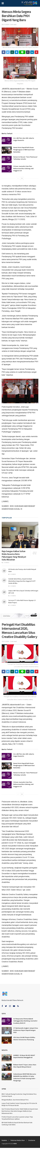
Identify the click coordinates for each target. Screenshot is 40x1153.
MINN (15, 1143)
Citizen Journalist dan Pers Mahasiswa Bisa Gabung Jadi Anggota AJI (23, 168)
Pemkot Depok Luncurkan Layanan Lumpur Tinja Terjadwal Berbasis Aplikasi (17, 1118)
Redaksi (4, 1140)
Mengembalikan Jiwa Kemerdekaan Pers (15, 1100)
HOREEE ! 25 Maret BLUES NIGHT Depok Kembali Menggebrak (24, 1056)
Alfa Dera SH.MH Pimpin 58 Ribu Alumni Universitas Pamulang (24, 1038)
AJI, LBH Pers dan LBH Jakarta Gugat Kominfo (23, 139)
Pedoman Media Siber (18, 1140)
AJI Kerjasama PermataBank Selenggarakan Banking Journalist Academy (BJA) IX (25, 1021)
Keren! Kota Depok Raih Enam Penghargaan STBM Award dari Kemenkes (24, 149)
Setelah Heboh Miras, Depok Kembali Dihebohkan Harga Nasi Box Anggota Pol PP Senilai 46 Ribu (22, 581)
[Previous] (18, 178)
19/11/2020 (5, 641)
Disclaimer (31, 1140)
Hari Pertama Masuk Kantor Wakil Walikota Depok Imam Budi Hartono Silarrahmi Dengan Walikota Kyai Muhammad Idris (20, 1111)
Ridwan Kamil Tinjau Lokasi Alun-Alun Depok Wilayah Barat (25, 1066)
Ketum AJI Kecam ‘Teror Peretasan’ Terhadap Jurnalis (25, 158)
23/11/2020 (5, 24)
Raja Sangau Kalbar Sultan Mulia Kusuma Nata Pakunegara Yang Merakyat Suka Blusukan (14, 555)
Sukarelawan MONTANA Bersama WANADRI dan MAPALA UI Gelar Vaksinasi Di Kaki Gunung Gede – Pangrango (24, 1077)
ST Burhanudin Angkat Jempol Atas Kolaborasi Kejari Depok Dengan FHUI (25, 1030)
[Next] (22, 178)
